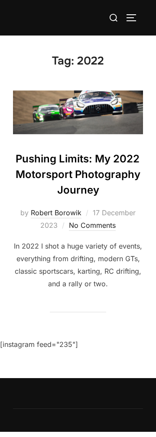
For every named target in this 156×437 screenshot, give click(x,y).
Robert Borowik (56, 212)
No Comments (92, 225)
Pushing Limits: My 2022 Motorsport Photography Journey (78, 174)
